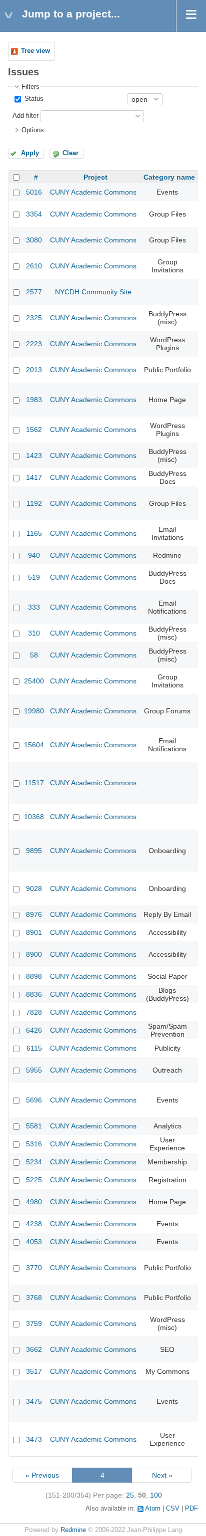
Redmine (73, 1530)
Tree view (35, 50)
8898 (34, 976)
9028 (34, 888)
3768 (34, 1298)
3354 (34, 214)
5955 (34, 1070)
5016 (34, 192)
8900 (34, 954)
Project (96, 177)
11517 (34, 783)
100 (156, 1495)
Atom (152, 1508)
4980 (34, 1202)
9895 (34, 851)
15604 (34, 745)
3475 (34, 1401)
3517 (34, 1371)
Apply (30, 153)
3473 (34, 1439)
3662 (34, 1349)
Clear (70, 153)
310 (34, 633)
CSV (173, 1508)
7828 (34, 1012)
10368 (34, 817)
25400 (34, 681)
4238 (34, 1224)
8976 (34, 914)
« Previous (42, 1475)
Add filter (25, 115)
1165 (34, 533)
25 (130, 1495)
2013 (34, 370)
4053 (34, 1242)
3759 (34, 1323)
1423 (34, 455)
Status (33, 98)
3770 (34, 1268)
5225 (34, 1180)
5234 (34, 1162)
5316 (34, 1144)
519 (34, 577)
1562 (34, 430)
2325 (34, 318)
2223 (34, 344)
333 (34, 607)
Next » (162, 1475)
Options (33, 130)
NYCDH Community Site (93, 292)
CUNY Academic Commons (93, 192)
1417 (34, 477)
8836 (34, 994)
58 (34, 655)
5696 (34, 1100)
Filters (31, 86)
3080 (34, 240)
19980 (34, 711)
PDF (191, 1508)
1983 (34, 400)
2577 (34, 292)
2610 (34, 266)
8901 (34, 932)
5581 (34, 1126)
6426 (34, 1030)
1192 (34, 503)
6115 (34, 1048)
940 (34, 555)
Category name (169, 177)
